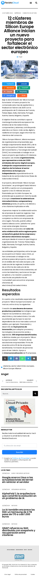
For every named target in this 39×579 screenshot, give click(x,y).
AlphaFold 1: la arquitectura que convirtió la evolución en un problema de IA (19, 496)
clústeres (7, 366)
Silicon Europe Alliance (12, 368)
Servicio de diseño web (19, 549)
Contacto (25, 549)
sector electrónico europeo (22, 366)
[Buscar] (35, 393)
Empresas (18, 13)
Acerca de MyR (30, 549)
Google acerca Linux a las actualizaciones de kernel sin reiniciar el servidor (17, 480)
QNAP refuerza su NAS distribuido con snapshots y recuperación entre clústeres (18, 532)
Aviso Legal (7, 574)
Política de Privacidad (20, 458)
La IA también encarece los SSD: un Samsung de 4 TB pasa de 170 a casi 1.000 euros (18, 513)
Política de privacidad (21, 574)
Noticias (26, 473)
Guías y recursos (17, 473)
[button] (36, 3)
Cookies (33, 574)
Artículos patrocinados (11, 549)
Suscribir (19, 452)
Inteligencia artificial (19, 489)
